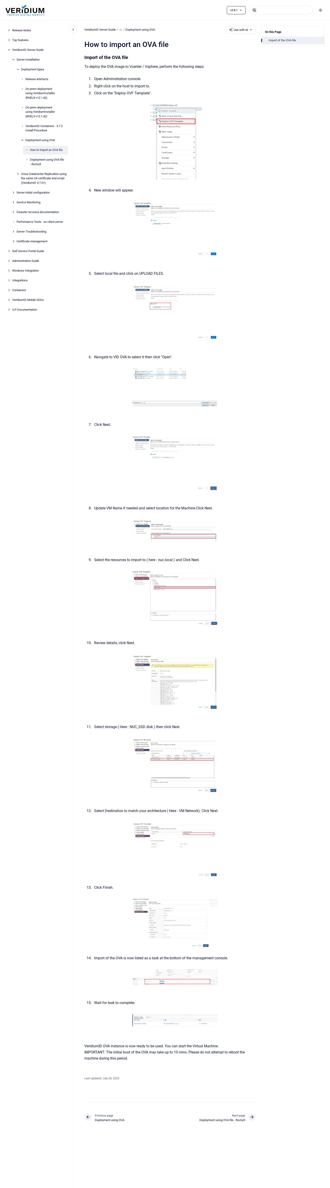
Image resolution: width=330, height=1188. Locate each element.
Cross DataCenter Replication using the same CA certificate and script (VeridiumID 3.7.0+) (43, 178)
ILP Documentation (24, 309)
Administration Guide (25, 261)
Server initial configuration (33, 192)
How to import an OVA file (46, 150)
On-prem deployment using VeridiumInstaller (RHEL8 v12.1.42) (40, 93)
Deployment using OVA (40, 140)
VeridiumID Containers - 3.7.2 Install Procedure (44, 128)
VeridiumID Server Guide (28, 50)
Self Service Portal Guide (28, 251)
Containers (19, 290)
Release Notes (21, 30)
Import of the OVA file (282, 40)
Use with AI (241, 30)
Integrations (20, 280)
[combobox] (281, 10)
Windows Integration (25, 270)
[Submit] (254, 10)
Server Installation (28, 59)
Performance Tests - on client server (40, 221)
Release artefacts (36, 79)
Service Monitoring (28, 202)
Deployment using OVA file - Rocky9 (47, 162)
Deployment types (32, 69)
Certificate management (32, 241)
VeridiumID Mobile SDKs (28, 300)
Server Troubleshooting (31, 231)
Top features (20, 40)
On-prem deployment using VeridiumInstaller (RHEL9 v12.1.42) (40, 112)
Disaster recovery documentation (38, 212)
